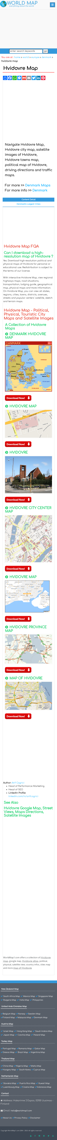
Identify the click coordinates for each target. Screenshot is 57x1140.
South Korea (25, 1070)
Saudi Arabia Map (43, 1031)
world (26, 57)
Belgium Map (9, 1014)
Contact (5, 1093)
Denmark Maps (37, 185)
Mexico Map (29, 996)
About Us (7, 1118)
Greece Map (8, 1052)
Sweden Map (34, 1014)
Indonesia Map (44, 1087)
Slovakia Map (9, 1083)
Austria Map (7, 1024)
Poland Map (39, 1035)
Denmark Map (40, 1018)
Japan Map (8, 1035)
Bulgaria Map (9, 1000)
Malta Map (36, 1066)
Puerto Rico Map (27, 1083)
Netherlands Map (9, 1076)
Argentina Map (38, 1052)
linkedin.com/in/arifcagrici (23, 796)
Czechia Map (24, 1035)
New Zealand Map (10, 989)
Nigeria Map (22, 1066)
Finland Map (9, 1018)
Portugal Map (9, 1049)
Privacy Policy (20, 1118)
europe (35, 57)
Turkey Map (6, 1041)
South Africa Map (11, 996)
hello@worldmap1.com (21, 1111)
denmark (46, 57)
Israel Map (8, 1031)
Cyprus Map (39, 1070)
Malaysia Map (24, 1018)
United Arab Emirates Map (14, 1006)
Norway (21, 1014)
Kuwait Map (44, 1083)
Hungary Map (9, 1070)
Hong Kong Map (24, 1031)
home (17, 57)
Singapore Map (45, 996)
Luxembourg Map (11, 1087)
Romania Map (25, 1049)
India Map (24, 1000)
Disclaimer (35, 1118)
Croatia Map (28, 1087)
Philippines (37, 1000)
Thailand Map (8, 1059)
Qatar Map (39, 1049)
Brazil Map (23, 1052)
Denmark (39, 190)
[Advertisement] (28, 28)
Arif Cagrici (18, 783)
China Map (8, 1066)
